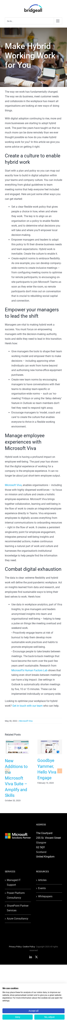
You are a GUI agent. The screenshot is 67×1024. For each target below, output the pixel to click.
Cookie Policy (29, 946)
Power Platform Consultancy (16, 895)
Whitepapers (45, 896)
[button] (7, 770)
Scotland (41, 852)
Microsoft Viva (26, 721)
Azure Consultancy (17, 918)
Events (42, 888)
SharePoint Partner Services (17, 908)
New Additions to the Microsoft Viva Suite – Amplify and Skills (16, 778)
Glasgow (41, 842)
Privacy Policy (15, 946)
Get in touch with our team (27, 705)
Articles (42, 880)
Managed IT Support (14, 882)
